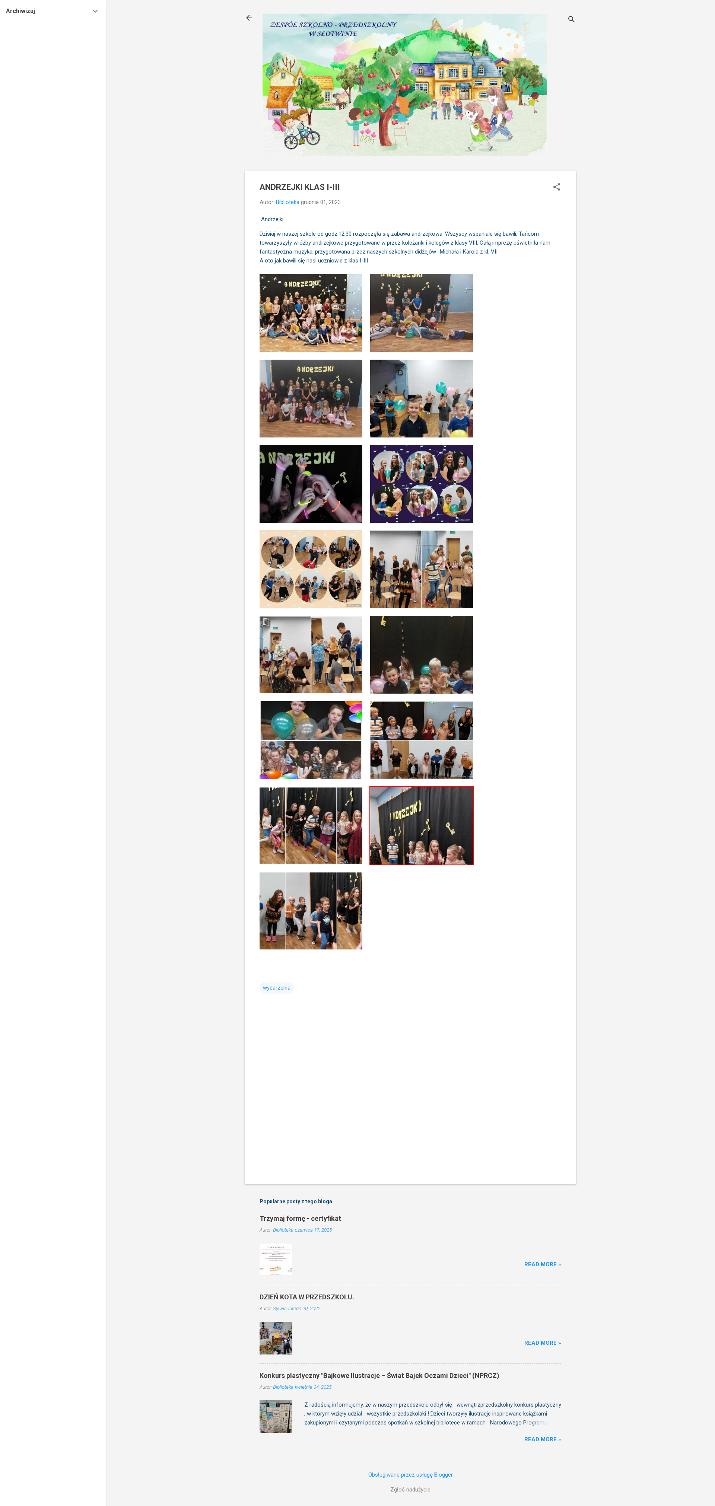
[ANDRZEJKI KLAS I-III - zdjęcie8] (421, 569)
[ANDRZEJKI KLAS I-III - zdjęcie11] (311, 739)
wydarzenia (276, 987)
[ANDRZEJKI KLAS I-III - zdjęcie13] (311, 825)
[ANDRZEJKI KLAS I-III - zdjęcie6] (421, 483)
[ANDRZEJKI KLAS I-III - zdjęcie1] (311, 312)
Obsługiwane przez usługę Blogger (410, 1474)
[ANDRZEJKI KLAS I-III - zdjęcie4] (421, 398)
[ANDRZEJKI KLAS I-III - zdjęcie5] (311, 483)
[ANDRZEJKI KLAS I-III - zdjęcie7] (311, 569)
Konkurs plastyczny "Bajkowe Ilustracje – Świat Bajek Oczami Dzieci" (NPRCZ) (379, 1375)
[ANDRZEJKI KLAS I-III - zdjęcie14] (421, 825)
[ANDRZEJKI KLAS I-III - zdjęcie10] (421, 654)
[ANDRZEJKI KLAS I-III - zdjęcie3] (311, 398)
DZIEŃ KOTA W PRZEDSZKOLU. (307, 1297)
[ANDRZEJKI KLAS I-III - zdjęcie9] (311, 654)
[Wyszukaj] (571, 20)
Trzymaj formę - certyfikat (300, 1218)
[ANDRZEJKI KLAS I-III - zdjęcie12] (421, 739)
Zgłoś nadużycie (410, 1489)
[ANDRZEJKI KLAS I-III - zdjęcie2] (421, 312)
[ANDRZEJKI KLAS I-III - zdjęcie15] (311, 910)
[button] (556, 187)
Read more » (542, 1264)
